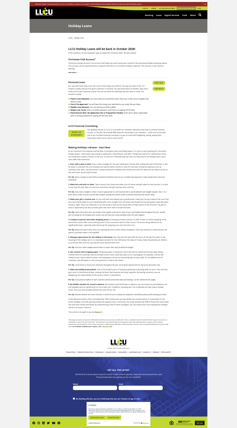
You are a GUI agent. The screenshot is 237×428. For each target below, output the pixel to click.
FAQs (199, 8)
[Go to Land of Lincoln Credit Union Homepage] (44, 12)
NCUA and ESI (166, 352)
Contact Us (146, 352)
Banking (149, 15)
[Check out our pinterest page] (58, 423)
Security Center (111, 352)
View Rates (159, 89)
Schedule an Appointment (186, 8)
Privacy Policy (70, 352)
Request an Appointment (76, 133)
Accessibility (122, 352)
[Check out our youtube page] (53, 423)
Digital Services (171, 15)
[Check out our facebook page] (33, 423)
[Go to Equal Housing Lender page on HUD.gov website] (171, 423)
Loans (159, 15)
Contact (145, 8)
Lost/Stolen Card (135, 352)
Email (120, 384)
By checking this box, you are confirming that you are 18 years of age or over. (108, 399)
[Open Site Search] (200, 15)
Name (75, 384)
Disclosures (99, 352)
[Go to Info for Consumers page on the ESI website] (184, 423)
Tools (184, 15)
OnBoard (156, 352)
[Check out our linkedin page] (43, 423)
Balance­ (98, 312)
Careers (153, 8)
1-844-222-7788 (106, 326)
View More (72, 72)
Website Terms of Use (85, 352)
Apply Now (159, 83)
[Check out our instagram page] (38, 423)
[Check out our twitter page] (48, 423)
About (193, 15)
